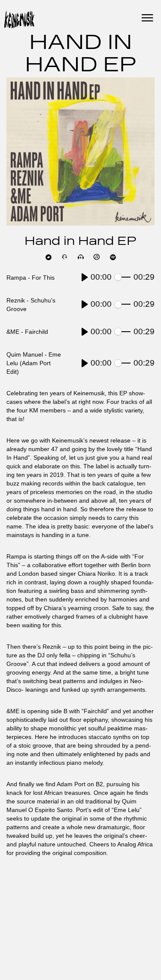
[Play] (85, 277)
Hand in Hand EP (80, 241)
